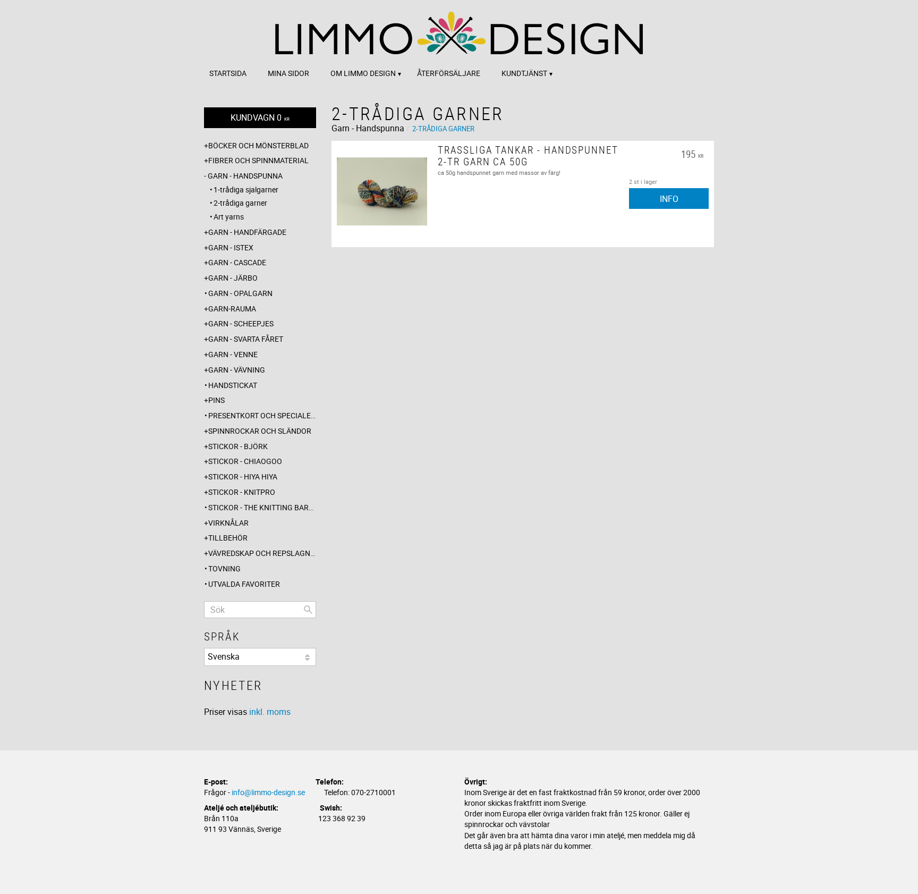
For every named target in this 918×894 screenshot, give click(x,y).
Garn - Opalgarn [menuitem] (240, 293)
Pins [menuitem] (216, 400)
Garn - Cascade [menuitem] (237, 262)
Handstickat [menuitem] (232, 385)
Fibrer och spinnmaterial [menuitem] (258, 160)
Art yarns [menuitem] (229, 217)
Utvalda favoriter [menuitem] (244, 584)
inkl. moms (270, 712)
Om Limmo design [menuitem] (363, 73)
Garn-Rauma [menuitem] (232, 308)
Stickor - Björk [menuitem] (238, 446)
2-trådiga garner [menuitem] (240, 203)
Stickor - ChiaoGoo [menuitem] (245, 461)
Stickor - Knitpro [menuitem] (241, 492)
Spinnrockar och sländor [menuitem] (259, 431)
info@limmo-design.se (268, 792)
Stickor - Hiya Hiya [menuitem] (242, 476)
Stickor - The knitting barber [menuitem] (262, 507)
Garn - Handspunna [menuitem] (245, 176)
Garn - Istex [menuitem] (230, 247)
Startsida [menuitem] (227, 73)
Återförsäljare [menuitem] (448, 73)
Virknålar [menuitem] (228, 523)
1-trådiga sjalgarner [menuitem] (246, 189)
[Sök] (308, 610)
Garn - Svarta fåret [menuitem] (245, 339)
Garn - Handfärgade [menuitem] (247, 232)
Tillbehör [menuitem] (228, 538)
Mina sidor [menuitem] (288, 73)
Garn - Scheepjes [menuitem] (241, 323)
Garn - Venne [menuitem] (233, 354)
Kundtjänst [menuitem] (524, 73)
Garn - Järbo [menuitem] (233, 278)
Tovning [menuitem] (224, 568)
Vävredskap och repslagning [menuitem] (262, 553)
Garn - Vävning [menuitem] (236, 370)
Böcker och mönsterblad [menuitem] (258, 145)
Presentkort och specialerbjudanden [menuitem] (262, 415)
